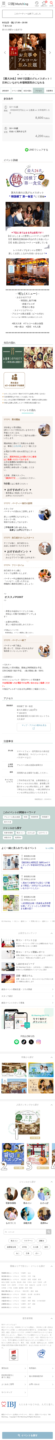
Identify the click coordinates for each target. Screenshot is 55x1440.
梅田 (29, 1301)
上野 (44, 1282)
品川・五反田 (37, 1282)
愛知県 (23, 1294)
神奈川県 (26, 1291)
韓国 (25, 817)
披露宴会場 (11, 1247)
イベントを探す (29, 1435)
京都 (29, 1297)
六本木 (29, 1282)
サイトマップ (6, 1392)
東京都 (23, 1279)
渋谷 (26, 1285)
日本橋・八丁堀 (6, 1288)
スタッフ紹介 (7, 996)
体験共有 (7, 838)
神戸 (29, 1304)
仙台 (29, 1273)
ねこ (18, 1253)
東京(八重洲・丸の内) (8, 1282)
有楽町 (34, 1279)
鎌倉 (36, 1291)
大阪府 (23, 1301)
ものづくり (42, 833)
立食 (27, 1253)
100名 (24, 1247)
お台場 (39, 1285)
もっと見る (49, 848)
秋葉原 (3, 1285)
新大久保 (7, 822)
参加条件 (5, 91)
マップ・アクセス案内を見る (34, 725)
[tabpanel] (27, 52)
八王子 (45, 1285)
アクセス (38, 91)
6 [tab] (37, 74)
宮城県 (23, 1273)
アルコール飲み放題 (12, 817)
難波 (33, 1301)
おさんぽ (31, 833)
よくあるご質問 (7, 1384)
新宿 (29, 1279)
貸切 (46, 1247)
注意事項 (49, 91)
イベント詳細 (16, 91)
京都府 (23, 1297)
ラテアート (28, 1241)
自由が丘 (32, 1285)
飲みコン (20, 833)
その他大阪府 (41, 1301)
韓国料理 (34, 817)
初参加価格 (8, 833)
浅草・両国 (28, 1288)
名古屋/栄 (37, 1294)
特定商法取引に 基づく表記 (7, 1376)
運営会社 (5, 1368)
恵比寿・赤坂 (21, 1282)
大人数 (35, 1247)
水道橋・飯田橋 (18, 1288)
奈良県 (23, 1307)
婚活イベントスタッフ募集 (12, 1003)
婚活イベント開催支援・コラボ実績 (16, 989)
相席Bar (18, 838)
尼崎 (33, 1304)
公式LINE (17, 446)
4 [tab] (29, 74)
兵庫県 (23, 1304)
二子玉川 (20, 1285)
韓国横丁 (45, 817)
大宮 (29, 1276)
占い (37, 1253)
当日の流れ (27, 91)
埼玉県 (23, 1276)
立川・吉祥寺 (11, 1285)
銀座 (39, 1279)
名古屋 (30, 1294)
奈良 (29, 1307)
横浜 (32, 1291)
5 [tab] (33, 74)
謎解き (41, 1241)
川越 (33, 1276)
